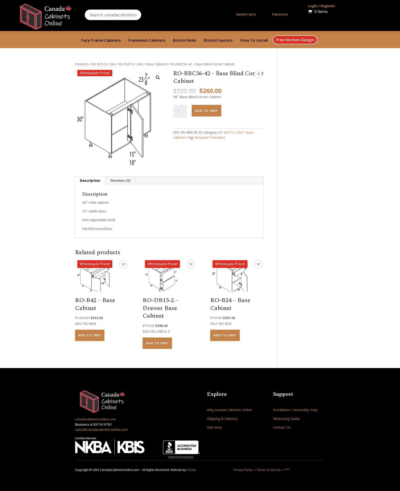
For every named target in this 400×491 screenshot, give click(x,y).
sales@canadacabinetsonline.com (101, 429)
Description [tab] (90, 180)
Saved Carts (246, 14)
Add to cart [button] (89, 335)
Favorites (280, 14)
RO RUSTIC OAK (103, 64)
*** (287, 470)
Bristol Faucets (218, 41)
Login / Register (321, 6)
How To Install (254, 41)
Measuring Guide (286, 418)
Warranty (214, 427)
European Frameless (209, 137)
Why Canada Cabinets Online (229, 409)
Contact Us (282, 427)
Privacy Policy (242, 470)
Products (81, 64)
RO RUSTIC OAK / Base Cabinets (143, 64)
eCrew (191, 470)
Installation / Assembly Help (295, 409)
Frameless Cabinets (147, 41)
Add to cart (206, 111)
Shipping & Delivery (222, 418)
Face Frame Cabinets (101, 41)
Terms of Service (268, 470)
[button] (158, 77)
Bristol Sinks (184, 41)
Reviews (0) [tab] (121, 180)
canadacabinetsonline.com (95, 419)
